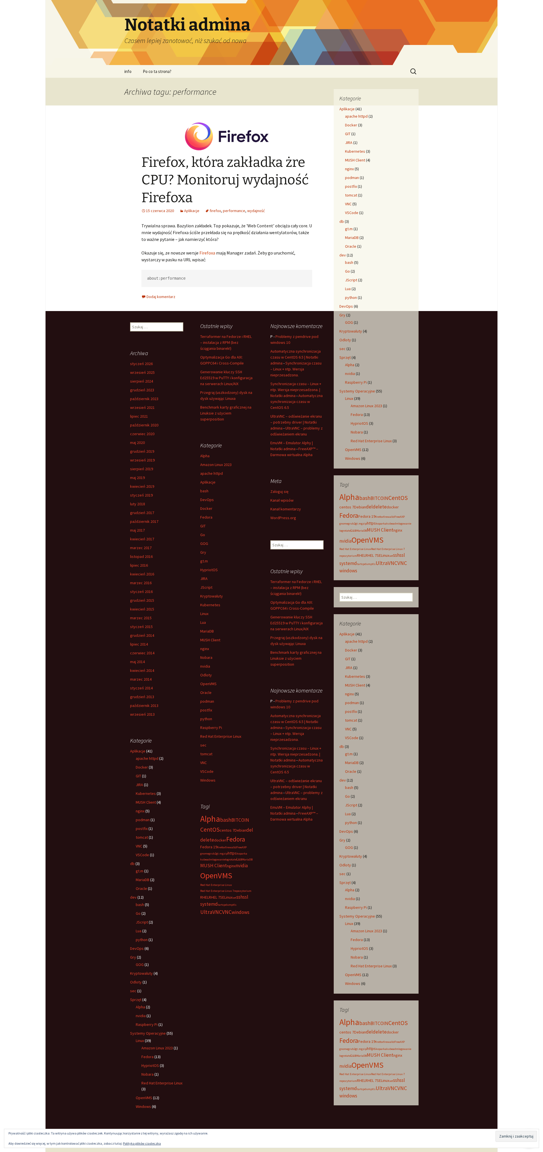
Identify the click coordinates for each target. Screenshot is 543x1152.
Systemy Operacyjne (357, 391)
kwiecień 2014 (142, 670)
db (341, 221)
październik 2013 (144, 705)
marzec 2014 (141, 679)
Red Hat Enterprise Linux (371, 440)
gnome (343, 523)
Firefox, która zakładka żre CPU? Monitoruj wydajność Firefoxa (225, 180)
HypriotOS (359, 423)
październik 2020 (144, 425)
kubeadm (392, 523)
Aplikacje (191, 210)
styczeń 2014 (141, 688)
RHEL (361, 555)
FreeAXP (400, 517)
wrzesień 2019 (142, 460)
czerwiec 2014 (142, 652)
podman (352, 177)
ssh (396, 555)
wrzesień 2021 (142, 407)
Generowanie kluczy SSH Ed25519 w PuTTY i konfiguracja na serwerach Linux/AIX (226, 377)
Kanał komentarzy (285, 509)
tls (374, 564)
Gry (342, 315)
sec (342, 348)
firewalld (389, 517)
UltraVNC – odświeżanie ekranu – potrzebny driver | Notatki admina (296, 422)
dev (342, 255)
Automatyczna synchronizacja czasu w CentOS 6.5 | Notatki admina (295, 357)
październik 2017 (144, 521)
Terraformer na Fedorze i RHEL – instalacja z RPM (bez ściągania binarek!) (226, 342)
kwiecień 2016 (142, 574)
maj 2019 (137, 477)
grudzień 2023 (142, 389)
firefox (215, 210)
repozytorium (348, 556)
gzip (364, 523)
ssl (402, 555)
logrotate (345, 530)
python (351, 297)
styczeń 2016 (141, 591)
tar (359, 564)
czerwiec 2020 (142, 433)
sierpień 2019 (141, 468)
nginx (349, 168)
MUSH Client (355, 160)
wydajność (256, 210)
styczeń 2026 (141, 363)
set (391, 556)
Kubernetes (355, 151)
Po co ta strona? (157, 71)
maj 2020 (137, 442)
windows (348, 571)
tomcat (351, 195)
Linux (349, 398)
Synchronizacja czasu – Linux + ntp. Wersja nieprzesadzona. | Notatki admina (295, 389)
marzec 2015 (141, 617)
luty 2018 (137, 503)
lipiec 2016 (139, 565)
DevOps (346, 306)
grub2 (351, 523)
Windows (352, 458)
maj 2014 (137, 661)
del (369, 507)
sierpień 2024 (141, 381)
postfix (351, 186)
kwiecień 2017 (142, 539)
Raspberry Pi (356, 382)
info (128, 71)
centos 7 (346, 507)
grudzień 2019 (142, 451)
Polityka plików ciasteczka (142, 1143)
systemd (348, 563)
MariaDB (352, 237)
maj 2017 (137, 530)
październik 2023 (144, 398)
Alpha (349, 364)
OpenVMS (353, 449)
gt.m (349, 228)
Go (347, 271)
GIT (347, 133)
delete (380, 507)
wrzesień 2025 (142, 372)
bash (349, 262)
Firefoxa (207, 253)
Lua (348, 288)
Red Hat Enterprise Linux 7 (388, 549)
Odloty (345, 339)
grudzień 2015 (142, 600)
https (371, 523)
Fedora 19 (366, 516)
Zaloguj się (279, 491)
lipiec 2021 (139, 416)
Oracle (350, 246)
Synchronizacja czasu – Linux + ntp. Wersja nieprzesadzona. (296, 369)
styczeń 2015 (141, 626)
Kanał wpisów (282, 500)
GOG (349, 322)
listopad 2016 (141, 556)
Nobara (357, 432)
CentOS (398, 498)
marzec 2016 (141, 582)
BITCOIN (379, 498)
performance (234, 210)
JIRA (348, 142)
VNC (348, 203)
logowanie (404, 523)
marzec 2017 (141, 547)
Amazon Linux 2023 (366, 405)
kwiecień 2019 (142, 486)
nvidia (350, 373)
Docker (351, 125)
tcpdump (366, 564)
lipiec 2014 (139, 644)
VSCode (351, 212)
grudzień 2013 (142, 696)
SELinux (383, 555)
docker (393, 507)
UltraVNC (386, 563)
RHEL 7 (371, 555)
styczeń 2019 (141, 495)
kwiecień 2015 (142, 609)
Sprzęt (345, 357)
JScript (351, 279)
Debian (360, 507)
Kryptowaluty (350, 331)
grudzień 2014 (142, 635)
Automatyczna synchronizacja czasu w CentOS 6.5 (296, 401)
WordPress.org (283, 517)
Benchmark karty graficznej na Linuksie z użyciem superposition (225, 413)
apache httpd (356, 116)
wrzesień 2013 (142, 714)
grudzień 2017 (142, 512)
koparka (381, 523)
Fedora (357, 414)
